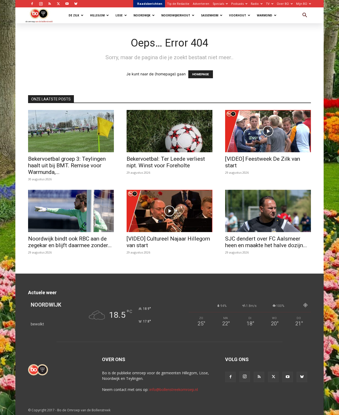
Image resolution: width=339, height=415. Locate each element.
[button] (304, 15)
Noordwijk (141, 15)
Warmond (264, 15)
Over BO (283, 4)
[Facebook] (32, 3)
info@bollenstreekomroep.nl (173, 389)
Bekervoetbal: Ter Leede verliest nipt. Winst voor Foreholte (166, 162)
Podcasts (237, 4)
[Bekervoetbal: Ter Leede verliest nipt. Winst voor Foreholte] (169, 131)
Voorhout (237, 15)
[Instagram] (41, 3)
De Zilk (74, 15)
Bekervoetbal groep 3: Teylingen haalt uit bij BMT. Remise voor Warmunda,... (67, 165)
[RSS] (49, 3)
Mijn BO (301, 4)
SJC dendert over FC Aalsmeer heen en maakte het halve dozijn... (266, 242)
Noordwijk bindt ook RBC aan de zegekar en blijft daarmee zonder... (70, 242)
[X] (58, 3)
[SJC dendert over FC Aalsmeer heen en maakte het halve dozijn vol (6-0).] (268, 211)
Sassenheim (209, 15)
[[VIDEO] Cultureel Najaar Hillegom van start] (169, 211)
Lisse (119, 15)
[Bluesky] (76, 3)
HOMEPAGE (200, 74)
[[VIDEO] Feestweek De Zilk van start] (268, 131)
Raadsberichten (149, 4)
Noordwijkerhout (175, 15)
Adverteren (201, 4)
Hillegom (97, 15)
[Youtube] (67, 3)
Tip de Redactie (178, 4)
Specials (218, 4)
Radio (255, 4)
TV (268, 4)
